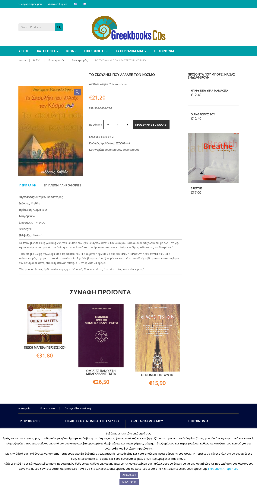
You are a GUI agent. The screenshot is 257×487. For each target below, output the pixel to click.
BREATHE (196, 188)
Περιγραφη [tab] (27, 185)
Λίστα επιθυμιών (58, 3)
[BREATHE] (213, 158)
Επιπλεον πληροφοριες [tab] (62, 185)
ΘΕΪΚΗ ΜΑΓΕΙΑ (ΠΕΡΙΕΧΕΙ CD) (44, 347)
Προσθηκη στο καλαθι (151, 124)
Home (22, 60)
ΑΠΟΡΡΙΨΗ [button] (129, 481)
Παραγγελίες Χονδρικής (78, 408)
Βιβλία (37, 60)
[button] (77, 92)
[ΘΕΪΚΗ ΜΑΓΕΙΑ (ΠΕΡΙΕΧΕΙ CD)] (43, 324)
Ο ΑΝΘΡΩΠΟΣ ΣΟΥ (203, 114)
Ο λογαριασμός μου (30, 3)
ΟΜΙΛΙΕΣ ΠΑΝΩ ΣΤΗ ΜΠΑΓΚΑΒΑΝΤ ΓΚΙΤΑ (100, 372)
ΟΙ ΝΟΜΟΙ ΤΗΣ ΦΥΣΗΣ (156, 375)
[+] (127, 124)
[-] (108, 124)
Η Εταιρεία (24, 408)
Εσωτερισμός (56, 60)
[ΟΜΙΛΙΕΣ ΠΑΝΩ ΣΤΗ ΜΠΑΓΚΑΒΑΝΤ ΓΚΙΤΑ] (100, 335)
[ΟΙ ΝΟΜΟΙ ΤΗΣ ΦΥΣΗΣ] (156, 338)
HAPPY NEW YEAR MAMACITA (209, 90)
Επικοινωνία (47, 408)
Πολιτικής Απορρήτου (223, 468)
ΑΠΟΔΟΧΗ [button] (129, 475)
